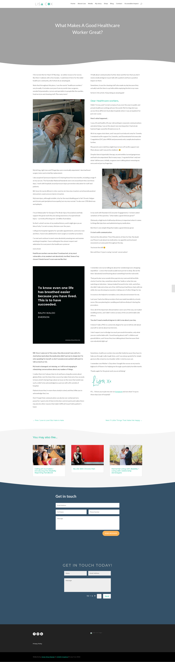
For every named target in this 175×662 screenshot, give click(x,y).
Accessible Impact (132, 3)
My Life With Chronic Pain (84, 469)
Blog (112, 3)
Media (90, 3)
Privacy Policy (37, 644)
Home (73, 3)
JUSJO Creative (62, 657)
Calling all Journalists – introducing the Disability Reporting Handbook (45, 471)
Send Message (111, 533)
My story (98, 3)
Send (107, 596)
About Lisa (82, 3)
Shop (106, 3)
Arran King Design (48, 657)
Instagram (118, 392)
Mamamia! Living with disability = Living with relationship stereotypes (125, 471)
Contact (119, 3)
